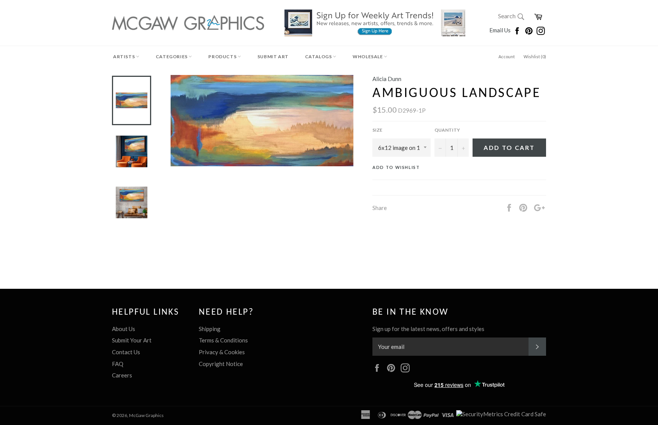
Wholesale (368, 56)
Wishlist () (535, 56)
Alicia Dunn (386, 78)
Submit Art (273, 56)
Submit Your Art (132, 340)
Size (377, 130)
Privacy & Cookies (222, 352)
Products (222, 56)
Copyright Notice (221, 363)
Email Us (500, 30)
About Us (123, 328)
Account (506, 56)
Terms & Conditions (223, 340)
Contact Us (126, 352)
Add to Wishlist (396, 167)
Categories (172, 56)
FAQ (117, 363)
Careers (122, 375)
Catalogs (319, 56)
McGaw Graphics (146, 415)
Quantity (447, 130)
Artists (124, 56)
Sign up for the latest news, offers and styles (428, 328)
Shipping (209, 328)
